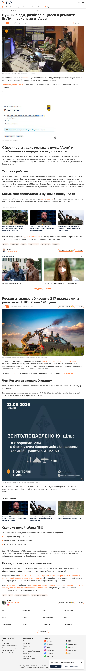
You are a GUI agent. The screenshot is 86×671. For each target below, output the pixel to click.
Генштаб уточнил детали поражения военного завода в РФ (70, 517)
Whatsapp (50, 656)
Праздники (67, 624)
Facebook (50, 653)
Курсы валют (27, 656)
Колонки (40, 7)
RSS (69, 653)
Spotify (70, 647)
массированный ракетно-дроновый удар (59, 361)
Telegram (50, 644)
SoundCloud (72, 650)
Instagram (50, 650)
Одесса (25, 624)
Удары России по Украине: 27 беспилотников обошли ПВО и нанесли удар (69, 228)
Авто (3, 610)
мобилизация (45, 244)
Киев (4, 617)
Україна (6, 7)
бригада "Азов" (33, 244)
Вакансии (26, 643)
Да (56, 666)
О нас (25, 641)
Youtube (49, 641)
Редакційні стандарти (9, 650)
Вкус (44, 610)
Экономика (26, 7)
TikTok (70, 641)
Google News (72, 644)
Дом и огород (68, 610)
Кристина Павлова (13, 602)
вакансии (56, 244)
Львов (25, 617)
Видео (49, 7)
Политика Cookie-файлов (10, 653)
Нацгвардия (14, 244)
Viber (48, 647)
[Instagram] (8, 605)
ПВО (10, 595)
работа (5, 244)
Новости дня (6, 624)
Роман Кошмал (12, 251)
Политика (46, 624)
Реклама (26, 648)
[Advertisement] (32, 97)
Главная (4, 10)
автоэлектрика (47, 199)
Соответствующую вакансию (14, 85)
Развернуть (43, 631)
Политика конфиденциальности (9, 644)
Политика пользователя (10, 641)
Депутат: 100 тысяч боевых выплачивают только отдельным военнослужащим (42, 228)
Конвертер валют (29, 659)
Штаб (10, 10)
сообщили (13, 373)
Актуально (26, 610)
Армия (19, 7)
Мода (65, 617)
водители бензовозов (31, 236)
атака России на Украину (39, 595)
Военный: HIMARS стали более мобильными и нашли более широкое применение (12, 228)
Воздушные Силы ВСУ (22, 595)
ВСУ (4, 595)
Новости (12, 7)
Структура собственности (31, 651)
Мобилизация (48, 617)
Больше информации (71, 666)
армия (23, 244)
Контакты (26, 646)
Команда (26, 654)
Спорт (34, 7)
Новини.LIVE (69, 373)
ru (78, 2)
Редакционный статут (9, 648)
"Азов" (26, 77)
